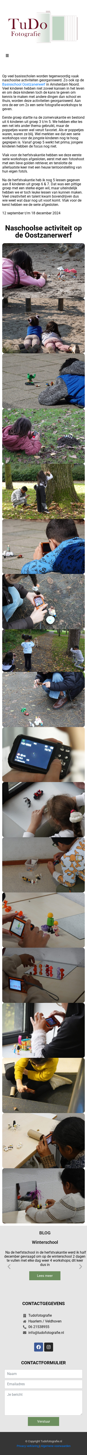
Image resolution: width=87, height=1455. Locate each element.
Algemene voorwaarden (55, 1446)
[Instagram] (48, 1347)
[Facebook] (38, 1347)
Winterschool (45, 1242)
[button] (43, 56)
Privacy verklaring (28, 1446)
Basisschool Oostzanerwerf (23, 84)
